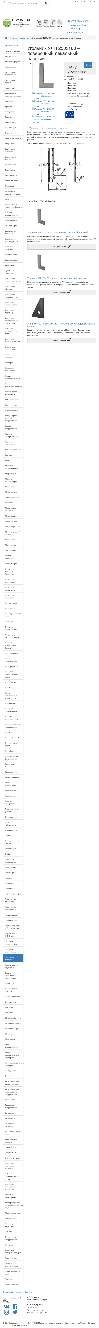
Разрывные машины (10, 765)
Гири (7, 199)
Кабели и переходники (10, 1195)
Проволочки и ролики (11, 744)
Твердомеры (10, 877)
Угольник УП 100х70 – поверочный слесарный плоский (57, 278)
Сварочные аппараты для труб (13, 1251)
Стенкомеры (10, 848)
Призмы (8, 732)
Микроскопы (10, 550)
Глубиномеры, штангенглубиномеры (14, 205)
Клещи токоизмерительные (13, 377)
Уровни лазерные (12, 1284)
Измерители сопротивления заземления (11, 320)
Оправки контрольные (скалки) (10, 645)
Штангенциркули (12, 1028)
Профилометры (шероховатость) (12, 757)
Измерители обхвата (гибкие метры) (12, 1176)
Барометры (10, 117)
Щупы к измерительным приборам (12, 1055)
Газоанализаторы (12, 180)
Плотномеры (10, 703)
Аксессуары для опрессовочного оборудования (12, 1092)
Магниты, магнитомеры (11, 480)
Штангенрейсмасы (13, 1023)
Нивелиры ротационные (10, 588)
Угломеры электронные (10, 950)
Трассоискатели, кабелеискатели (12, 926)
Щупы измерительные (11, 1045)
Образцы (9, 621)
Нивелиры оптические (10, 580)
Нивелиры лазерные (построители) (11, 571)
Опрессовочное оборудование (11, 1238)
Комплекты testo (12, 399)
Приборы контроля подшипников (13, 725)
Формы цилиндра (12, 996)
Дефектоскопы (11, 254)
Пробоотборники (12, 737)
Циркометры (10, 1002)
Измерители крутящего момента (10, 1166)
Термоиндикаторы (13, 893)
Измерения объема (10, 287)
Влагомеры (10, 170)
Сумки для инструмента (10, 860)
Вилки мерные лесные (11, 158)
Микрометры (10, 545)
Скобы (8, 835)
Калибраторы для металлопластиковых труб (14, 1205)
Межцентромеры (12, 497)
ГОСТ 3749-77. (78, 143)
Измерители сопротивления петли (11, 331)
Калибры (9, 362)
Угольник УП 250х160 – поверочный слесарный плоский (57, 232)
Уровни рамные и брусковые (12, 966)
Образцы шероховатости (11, 628)
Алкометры (10, 88)
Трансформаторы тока (12, 1272)
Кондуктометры (11, 410)
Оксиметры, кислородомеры (12, 636)
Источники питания (9, 356)
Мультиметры (11, 563)
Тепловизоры (10, 888)
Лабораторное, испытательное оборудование (11, 418)
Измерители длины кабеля (11, 303)
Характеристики (49, 127)
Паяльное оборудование (11, 659)
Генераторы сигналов (10, 1124)
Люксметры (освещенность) (12, 466)
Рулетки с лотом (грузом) (12, 810)
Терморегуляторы (12, 1258)
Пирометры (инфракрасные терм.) (12, 674)
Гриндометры (11, 225)
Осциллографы (11, 653)
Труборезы (9, 1279)
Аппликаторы (10, 101)
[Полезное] (76, 1)
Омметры (9, 1231)
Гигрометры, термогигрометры (12, 192)
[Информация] (82, 1)
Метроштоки (10, 539)
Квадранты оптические (10, 369)
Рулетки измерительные (11, 802)
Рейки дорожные (12, 777)
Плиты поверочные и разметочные (11, 695)
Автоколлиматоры (12, 50)
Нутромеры (10, 608)
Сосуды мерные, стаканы (12, 842)
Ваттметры (9, 1113)
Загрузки (63, 127)
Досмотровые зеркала (11, 1140)
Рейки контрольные (10, 783)
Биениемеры (10, 122)
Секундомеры (11, 817)
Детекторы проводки (9, 248)
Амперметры (10, 1099)
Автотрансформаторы (14, 61)
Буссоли (8, 133)
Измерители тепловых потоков (12, 340)
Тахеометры (10, 867)
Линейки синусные (13, 449)
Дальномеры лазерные (10, 232)
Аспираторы (10, 111)
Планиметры (10, 682)
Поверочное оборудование (11, 709)
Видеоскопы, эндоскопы (10, 150)
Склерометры (11, 830)
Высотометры (11, 175)
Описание (33, 127)
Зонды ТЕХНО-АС (12, 1152)
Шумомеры (10, 1039)
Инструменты (10, 1070)
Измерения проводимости (11, 295)
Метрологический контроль (12, 533)
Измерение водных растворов (12, 279)
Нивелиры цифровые (9, 596)
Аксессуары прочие (10, 81)
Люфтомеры (10, 473)
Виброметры (10, 143)
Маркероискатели (12, 1213)
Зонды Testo (10, 1147)
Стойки (8, 854)
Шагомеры (9, 1012)
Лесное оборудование (11, 427)
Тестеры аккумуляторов (11, 1264)
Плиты (8, 687)
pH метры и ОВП (12, 45)
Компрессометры (12, 405)
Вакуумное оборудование (11, 1106)
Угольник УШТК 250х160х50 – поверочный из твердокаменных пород (61, 325)
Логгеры (8, 455)
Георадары (10, 186)
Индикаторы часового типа (11, 348)
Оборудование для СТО (13, 614)
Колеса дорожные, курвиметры (13, 392)
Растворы (9, 1244)
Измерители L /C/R (13, 1157)
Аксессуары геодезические (11, 73)
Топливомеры (11, 920)
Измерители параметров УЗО (12, 311)
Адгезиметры (10, 66)
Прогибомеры (11, 750)
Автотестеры (10, 56)
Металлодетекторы (13, 526)
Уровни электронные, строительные (11, 975)
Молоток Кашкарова (9, 556)
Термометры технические (10, 900)
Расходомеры (11, 772)
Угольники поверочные (10, 958)
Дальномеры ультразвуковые (11, 240)
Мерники (9, 502)
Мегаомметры (11, 492)
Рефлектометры (12, 790)
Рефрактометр (11, 795)
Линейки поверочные (10, 443)
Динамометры (11, 260)
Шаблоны (9, 1007)
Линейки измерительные (11, 435)
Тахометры (10, 872)
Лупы (7, 460)
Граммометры (11, 220)
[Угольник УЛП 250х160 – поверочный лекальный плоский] (46, 75)
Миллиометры (11, 1218)
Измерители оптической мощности (10, 1187)
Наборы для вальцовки (10, 1224)
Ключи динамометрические (13, 385)
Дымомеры (10, 265)
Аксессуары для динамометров (12, 1082)
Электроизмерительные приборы (14, 1064)
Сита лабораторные (11, 823)
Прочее (8, 1076)
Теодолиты (9, 883)
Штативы (9, 1033)
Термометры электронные (10, 908)
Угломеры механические (11, 942)
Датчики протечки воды (12, 1132)
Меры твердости (12, 516)
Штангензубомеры (13, 1017)
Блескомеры (10, 127)
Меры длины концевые (10, 509)
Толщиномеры (11, 914)
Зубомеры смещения (9, 271)
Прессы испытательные (11, 717)
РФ (78, 76)
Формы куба (10, 983)
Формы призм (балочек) (11, 990)
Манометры (10, 486)
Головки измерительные (11, 213)
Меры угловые (11, 521)
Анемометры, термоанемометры (13, 94)
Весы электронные (13, 138)
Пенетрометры (11, 666)
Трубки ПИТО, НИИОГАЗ (11, 934)
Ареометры (10, 106)
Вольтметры (10, 1118)
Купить (89, 65)
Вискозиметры (11, 164)
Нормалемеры (11, 603)
